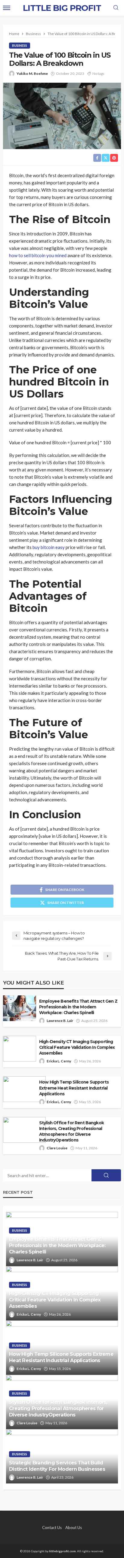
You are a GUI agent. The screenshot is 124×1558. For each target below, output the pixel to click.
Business (19, 45)
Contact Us (52, 1527)
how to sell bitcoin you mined (38, 255)
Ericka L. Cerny (59, 1061)
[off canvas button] (6, 8)
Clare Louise (57, 1148)
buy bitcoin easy (49, 547)
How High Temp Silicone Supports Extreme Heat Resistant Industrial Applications (74, 1088)
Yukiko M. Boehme (32, 73)
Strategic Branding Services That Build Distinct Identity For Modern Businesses (57, 1466)
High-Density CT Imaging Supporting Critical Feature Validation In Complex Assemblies (77, 1047)
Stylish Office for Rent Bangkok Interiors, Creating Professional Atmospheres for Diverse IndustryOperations (71, 1131)
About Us (73, 1527)
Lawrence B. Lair (60, 1020)
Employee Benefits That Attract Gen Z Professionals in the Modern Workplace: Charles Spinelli (78, 1007)
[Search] (116, 8)
